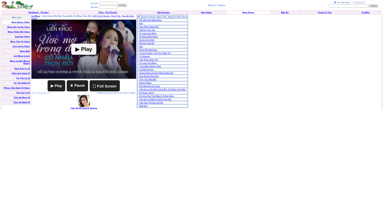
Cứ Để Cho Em (146, 69)
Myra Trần (116, 16)
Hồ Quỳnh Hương (101, 16)
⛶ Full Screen (105, 86)
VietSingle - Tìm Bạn (38, 12)
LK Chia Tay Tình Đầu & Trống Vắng (156, 96)
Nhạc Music (248, 12)
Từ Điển (365, 12)
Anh (141, 23)
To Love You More (147, 33)
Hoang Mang (145, 83)
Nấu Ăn (285, 12)
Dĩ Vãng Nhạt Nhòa (148, 36)
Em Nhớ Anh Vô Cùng (149, 86)
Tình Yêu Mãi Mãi (147, 79)
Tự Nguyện (144, 56)
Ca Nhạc (35, 16)
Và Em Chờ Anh (146, 40)
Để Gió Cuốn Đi (146, 43)
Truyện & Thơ (325, 12)
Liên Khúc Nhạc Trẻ (148, 59)
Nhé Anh (143, 106)
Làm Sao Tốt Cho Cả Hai (151, 102)
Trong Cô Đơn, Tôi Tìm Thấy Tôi (154, 53)
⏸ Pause (77, 85)
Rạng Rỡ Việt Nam (148, 50)
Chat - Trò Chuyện (108, 12)
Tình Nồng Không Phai (150, 66)
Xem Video (206, 12)
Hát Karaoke (163, 12)
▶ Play (56, 86)
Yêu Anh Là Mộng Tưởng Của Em (155, 99)
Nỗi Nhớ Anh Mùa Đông (150, 20)
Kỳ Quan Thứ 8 (146, 93)
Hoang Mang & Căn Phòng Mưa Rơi (156, 73)
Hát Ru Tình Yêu (147, 30)
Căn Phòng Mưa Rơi (149, 27)
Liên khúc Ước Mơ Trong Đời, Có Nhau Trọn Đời (162, 89)
